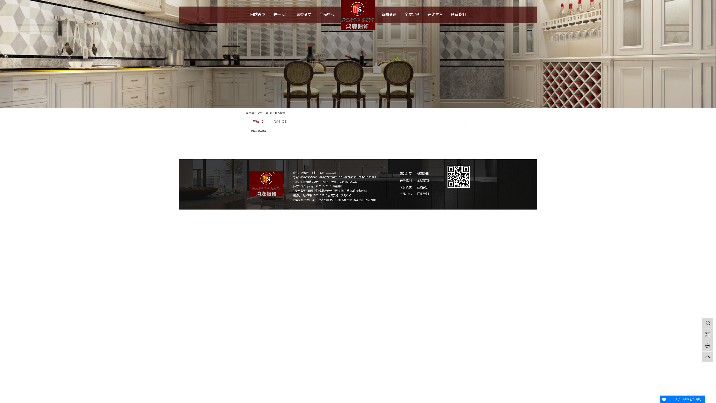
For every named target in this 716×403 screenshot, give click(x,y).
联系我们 (458, 15)
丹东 (367, 200)
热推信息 (298, 200)
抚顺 (338, 200)
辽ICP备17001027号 (315, 195)
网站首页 (257, 15)
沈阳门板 (343, 190)
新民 (344, 200)
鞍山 (362, 200)
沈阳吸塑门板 (330, 190)
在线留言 (435, 15)
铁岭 (350, 200)
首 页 (269, 112)
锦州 (373, 200)
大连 (332, 200)
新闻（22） (281, 121)
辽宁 (320, 200)
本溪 (356, 200)
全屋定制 (412, 15)
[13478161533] (707, 323)
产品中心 (327, 15)
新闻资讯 (388, 15)
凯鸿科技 (346, 195)
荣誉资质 (303, 15)
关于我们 (280, 15)
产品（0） (259, 121)
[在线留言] (707, 345)
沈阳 (326, 200)
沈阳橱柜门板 (313, 190)
